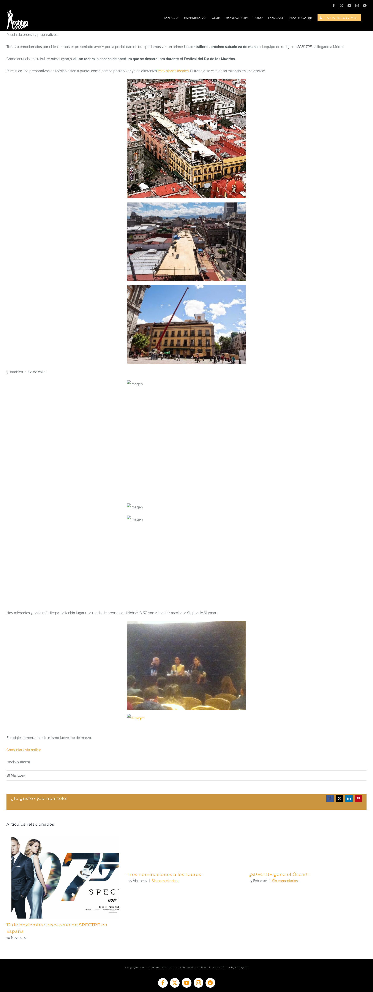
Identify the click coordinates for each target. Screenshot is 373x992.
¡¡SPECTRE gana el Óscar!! (279, 874)
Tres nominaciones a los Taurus (164, 874)
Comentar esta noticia (23, 750)
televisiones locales (173, 71)
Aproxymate (242, 967)
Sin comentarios (164, 881)
